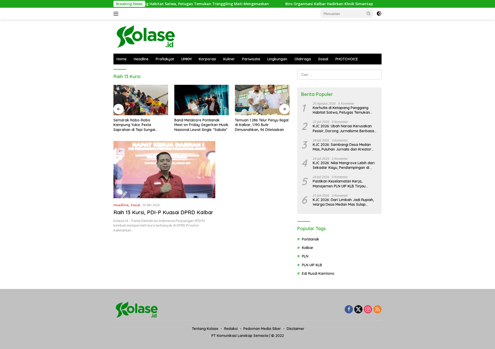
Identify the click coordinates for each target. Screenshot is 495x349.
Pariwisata (251, 59)
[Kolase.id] (145, 36)
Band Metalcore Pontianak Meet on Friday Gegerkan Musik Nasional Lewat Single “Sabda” (201, 125)
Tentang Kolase (205, 328)
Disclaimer (295, 328)
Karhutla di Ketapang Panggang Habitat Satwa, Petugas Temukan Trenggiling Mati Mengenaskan (166, 4)
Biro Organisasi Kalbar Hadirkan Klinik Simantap (316, 4)
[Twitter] (358, 309)
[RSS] (377, 309)
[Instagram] (368, 309)
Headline (141, 59)
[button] (369, 13)
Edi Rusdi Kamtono (318, 273)
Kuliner (229, 59)
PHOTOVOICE (346, 59)
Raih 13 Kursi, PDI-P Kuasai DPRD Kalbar (163, 212)
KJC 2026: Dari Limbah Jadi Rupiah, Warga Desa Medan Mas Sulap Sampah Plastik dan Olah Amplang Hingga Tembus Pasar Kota (343, 202)
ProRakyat (165, 59)
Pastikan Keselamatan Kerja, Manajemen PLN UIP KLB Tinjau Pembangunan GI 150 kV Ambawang (344, 183)
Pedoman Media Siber (262, 328)
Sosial (323, 59)
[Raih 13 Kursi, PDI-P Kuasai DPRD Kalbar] (164, 169)
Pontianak (310, 239)
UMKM (186, 59)
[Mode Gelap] (379, 13)
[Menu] (116, 13)
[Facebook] (349, 309)
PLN (305, 256)
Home (122, 59)
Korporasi (207, 59)
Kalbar (308, 247)
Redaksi (231, 328)
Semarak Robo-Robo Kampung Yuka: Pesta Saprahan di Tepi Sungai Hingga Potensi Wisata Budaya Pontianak (139, 125)
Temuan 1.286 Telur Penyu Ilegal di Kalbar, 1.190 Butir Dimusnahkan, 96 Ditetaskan (261, 125)
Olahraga (302, 59)
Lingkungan (277, 59)
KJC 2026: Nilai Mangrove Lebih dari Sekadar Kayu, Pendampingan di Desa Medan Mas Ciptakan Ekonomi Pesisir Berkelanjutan (344, 165)
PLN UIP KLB (312, 265)
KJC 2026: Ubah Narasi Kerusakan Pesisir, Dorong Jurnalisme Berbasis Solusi (343, 128)
